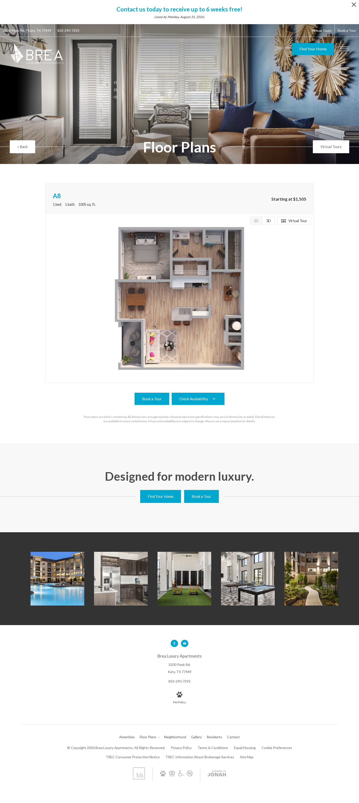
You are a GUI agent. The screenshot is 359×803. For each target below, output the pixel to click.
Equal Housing (245, 748)
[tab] (256, 221)
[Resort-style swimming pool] (57, 579)
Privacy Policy (181, 748)
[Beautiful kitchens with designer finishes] (121, 579)
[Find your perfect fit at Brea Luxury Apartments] (311, 579)
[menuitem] (127, 737)
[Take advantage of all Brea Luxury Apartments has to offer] (248, 579)
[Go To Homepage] (36, 53)
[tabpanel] (179, 298)
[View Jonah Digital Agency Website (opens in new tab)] (217, 774)
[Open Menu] (344, 49)
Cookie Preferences (277, 748)
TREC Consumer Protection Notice (133, 757)
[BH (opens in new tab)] (139, 778)
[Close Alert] (354, 6)
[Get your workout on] (184, 579)
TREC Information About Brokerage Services (200, 757)
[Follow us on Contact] (184, 643)
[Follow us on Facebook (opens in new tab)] (174, 643)
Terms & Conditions (213, 748)
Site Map (246, 757)
